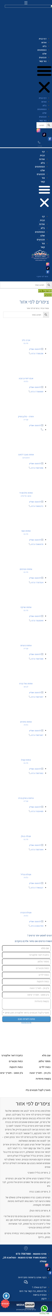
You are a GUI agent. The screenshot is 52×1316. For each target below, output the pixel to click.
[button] (44, 196)
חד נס (26, 343)
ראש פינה (26, 457)
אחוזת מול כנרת (26, 683)
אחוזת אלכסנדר (26, 492)
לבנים (26, 686)
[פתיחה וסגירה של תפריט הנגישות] (6, 1296)
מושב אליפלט (26, 496)
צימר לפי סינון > (42, 276)
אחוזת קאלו (26, 759)
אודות (44, 42)
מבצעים (42, 57)
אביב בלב (26, 340)
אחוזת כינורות (26, 645)
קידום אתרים (21, 1309)
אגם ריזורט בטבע (26, 378)
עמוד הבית (45, 308)
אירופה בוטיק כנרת (26, 798)
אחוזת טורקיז (26, 607)
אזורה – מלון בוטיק (26, 416)
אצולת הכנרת (25, 912)
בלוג (44, 46)
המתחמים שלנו (41, 51)
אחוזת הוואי (26, 530)
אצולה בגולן (26, 836)
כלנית (26, 381)
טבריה (26, 419)
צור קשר (42, 61)
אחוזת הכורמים (26, 569)
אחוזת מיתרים (26, 721)
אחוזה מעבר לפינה (26, 454)
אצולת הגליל (26, 874)
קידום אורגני (31, 1309)
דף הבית (42, 38)
